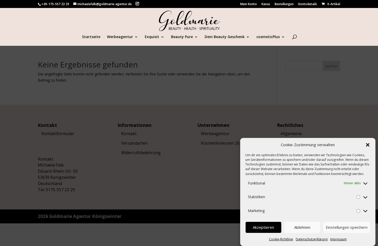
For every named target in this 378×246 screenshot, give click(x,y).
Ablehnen (302, 227)
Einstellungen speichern (346, 227)
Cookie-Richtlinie (281, 239)
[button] (367, 144)
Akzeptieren (263, 227)
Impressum (338, 239)
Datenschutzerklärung (312, 239)
